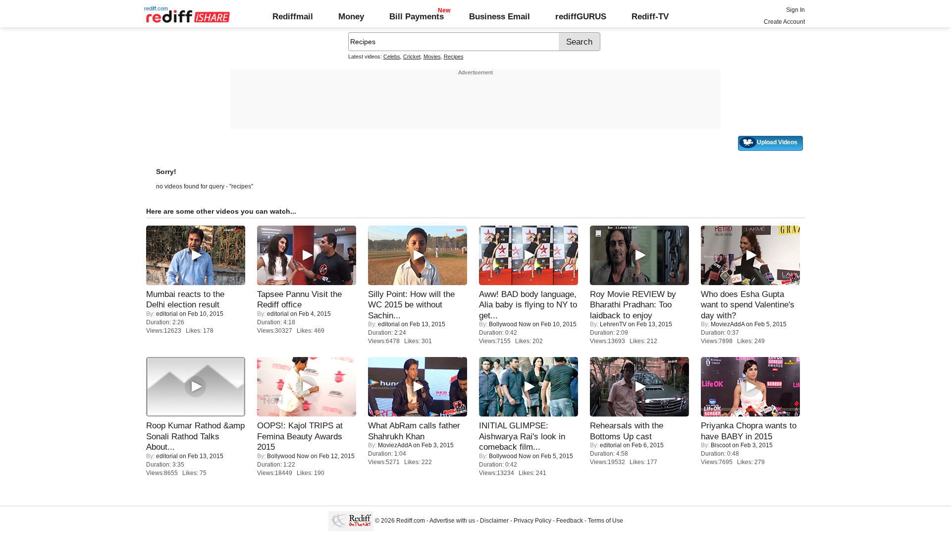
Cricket (412, 57)
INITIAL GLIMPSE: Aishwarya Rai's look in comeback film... (522, 436)
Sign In (795, 9)
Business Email (499, 16)
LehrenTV (613, 324)
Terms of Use (605, 520)
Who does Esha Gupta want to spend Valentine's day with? (747, 305)
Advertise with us (452, 520)
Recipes (454, 57)
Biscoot (721, 445)
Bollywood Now (510, 324)
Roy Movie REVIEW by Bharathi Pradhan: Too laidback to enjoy (633, 305)
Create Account (784, 21)
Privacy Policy (532, 520)
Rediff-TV (650, 16)
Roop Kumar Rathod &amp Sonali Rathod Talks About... (195, 436)
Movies (432, 57)
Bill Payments (416, 16)
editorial (167, 313)
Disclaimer (494, 520)
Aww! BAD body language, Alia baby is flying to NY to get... (528, 305)
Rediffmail (292, 16)
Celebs (391, 57)
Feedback (569, 520)
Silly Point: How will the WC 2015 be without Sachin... (411, 305)
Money (351, 16)
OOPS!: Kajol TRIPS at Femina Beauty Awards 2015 (300, 436)
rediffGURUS (580, 16)
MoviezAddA (727, 324)
